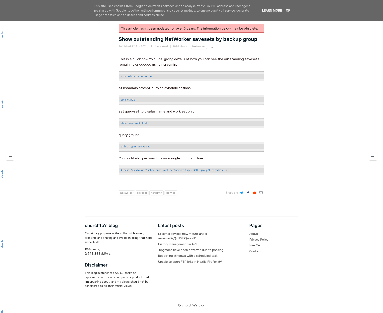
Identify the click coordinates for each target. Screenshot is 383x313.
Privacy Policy (258, 239)
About (253, 234)
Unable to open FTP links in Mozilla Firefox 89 (190, 262)
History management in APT (178, 244)
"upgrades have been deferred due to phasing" (191, 250)
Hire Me (254, 245)
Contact (255, 251)
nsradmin (156, 192)
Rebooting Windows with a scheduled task (187, 256)
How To (171, 192)
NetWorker (199, 46)
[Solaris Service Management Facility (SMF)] (10, 157)
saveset (142, 192)
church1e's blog (193, 305)
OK (288, 10)
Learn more (272, 10)
